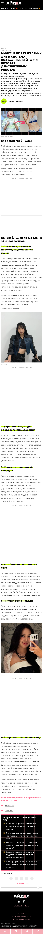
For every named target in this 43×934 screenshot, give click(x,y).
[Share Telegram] (27, 931)
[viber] (24, 901)
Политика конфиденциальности (21, 916)
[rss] (19, 901)
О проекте (21, 913)
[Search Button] (40, 3)
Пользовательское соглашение (21, 919)
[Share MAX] (16, 931)
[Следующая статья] (21, 887)
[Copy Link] (38, 931)
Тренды (4, 48)
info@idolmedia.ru (21, 906)
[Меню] (2, 3)
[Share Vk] (5, 931)
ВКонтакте (9, 806)
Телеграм (9, 811)
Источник (5, 873)
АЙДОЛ (13, 3)
